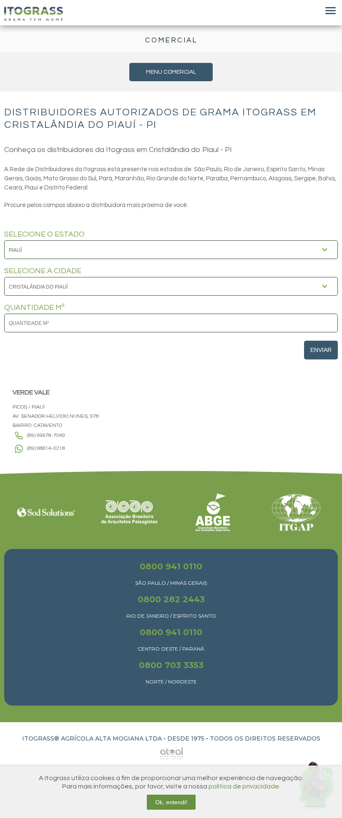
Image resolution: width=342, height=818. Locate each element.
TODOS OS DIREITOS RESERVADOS (265, 738)
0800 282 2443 (171, 599)
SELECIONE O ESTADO (44, 234)
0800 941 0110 (171, 566)
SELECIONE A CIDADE (42, 271)
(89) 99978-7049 (46, 435)
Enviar (321, 350)
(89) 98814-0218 (46, 448)
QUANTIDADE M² (34, 308)
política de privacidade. (244, 786)
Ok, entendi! (171, 802)
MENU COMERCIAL (171, 72)
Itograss (33, 13)
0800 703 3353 (171, 665)
